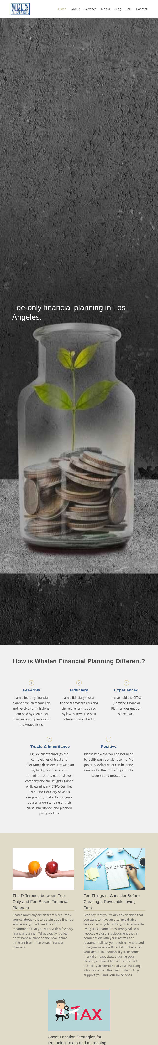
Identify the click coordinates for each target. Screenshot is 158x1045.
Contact (141, 9)
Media (105, 9)
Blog (118, 9)
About (75, 9)
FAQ (129, 9)
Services (90, 9)
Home (62, 9)
